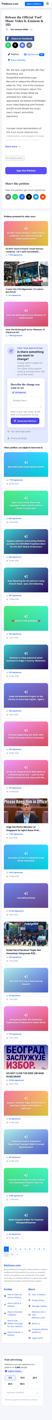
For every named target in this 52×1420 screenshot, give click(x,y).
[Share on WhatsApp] (8, 45)
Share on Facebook (22, 38)
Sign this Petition (26, 170)
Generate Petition (26, 421)
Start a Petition (34, 4)
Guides (8, 1289)
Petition (14, 54)
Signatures (35, 54)
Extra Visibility (18, 60)
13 (12, 1254)
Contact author (16, 158)
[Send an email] (22, 45)
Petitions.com (10, 3)
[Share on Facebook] (22, 197)
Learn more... (15, 1371)
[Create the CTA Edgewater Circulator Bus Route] (26, 280)
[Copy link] (29, 45)
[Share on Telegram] (36, 197)
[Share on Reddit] (43, 197)
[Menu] (47, 4)
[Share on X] (15, 45)
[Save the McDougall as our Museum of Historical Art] (26, 320)
